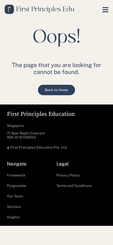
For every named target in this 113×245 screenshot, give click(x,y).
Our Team (15, 196)
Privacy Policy (68, 175)
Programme (16, 186)
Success (14, 207)
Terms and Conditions (74, 186)
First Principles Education (41, 114)
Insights (13, 217)
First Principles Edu (45, 9)
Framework (16, 175)
